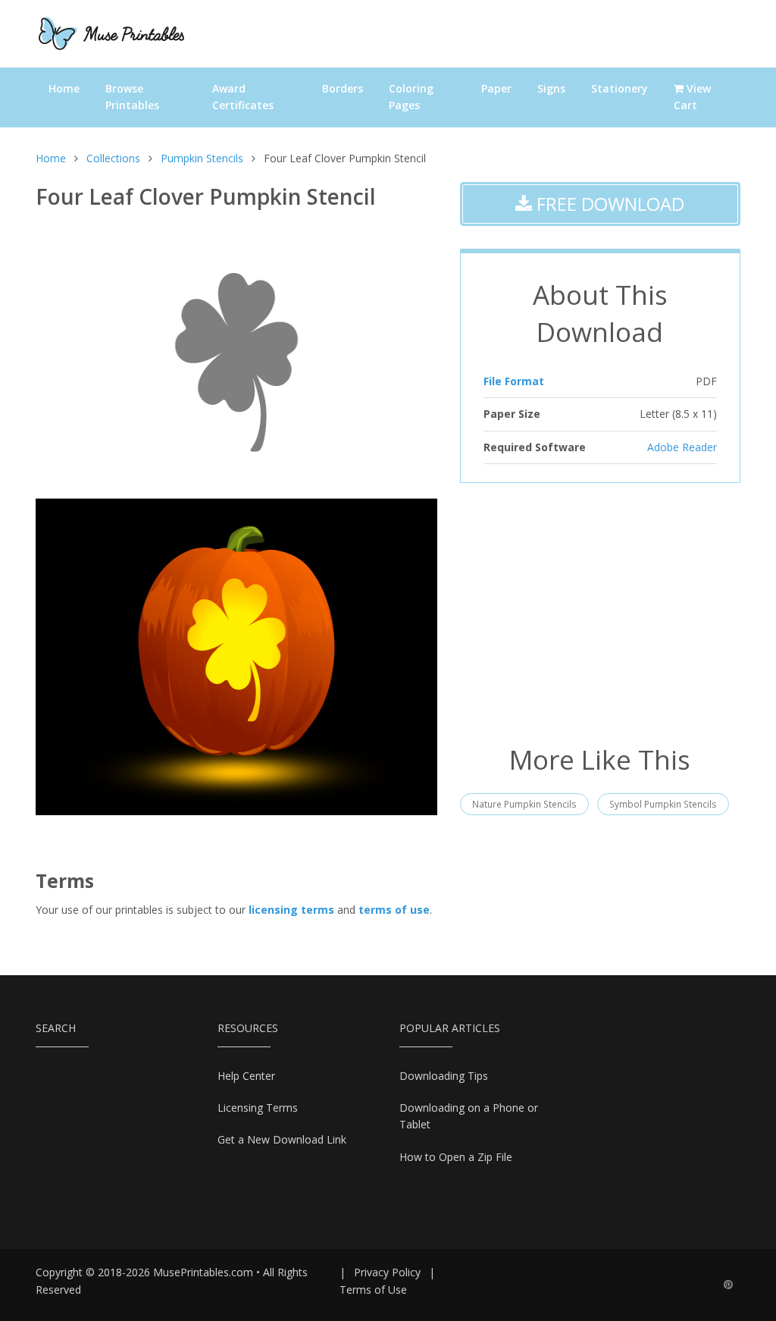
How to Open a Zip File (455, 1157)
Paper (496, 88)
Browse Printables (132, 96)
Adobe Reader (682, 447)
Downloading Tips (443, 1075)
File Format (513, 381)
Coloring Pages (411, 96)
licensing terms (291, 909)
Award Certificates (243, 96)
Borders (342, 88)
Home (64, 88)
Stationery (619, 88)
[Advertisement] (600, 612)
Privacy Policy (387, 1272)
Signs (551, 88)
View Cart (692, 96)
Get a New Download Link (281, 1139)
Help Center (246, 1075)
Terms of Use (373, 1289)
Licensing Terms (257, 1107)
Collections (113, 158)
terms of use (394, 909)
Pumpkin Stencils (202, 158)
